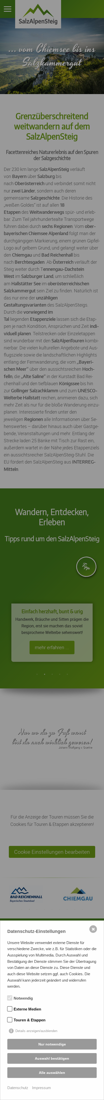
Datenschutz (17, 1088)
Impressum (41, 1088)
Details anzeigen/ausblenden (36, 1031)
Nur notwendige (52, 1044)
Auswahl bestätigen (52, 1058)
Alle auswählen (52, 1073)
